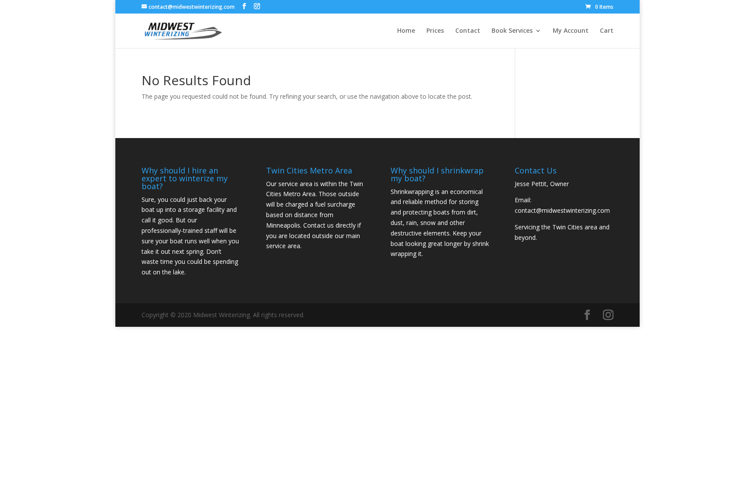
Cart (606, 31)
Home (406, 31)
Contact (467, 31)
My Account (571, 31)
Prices (435, 31)
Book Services (512, 31)
